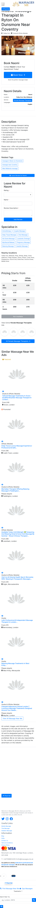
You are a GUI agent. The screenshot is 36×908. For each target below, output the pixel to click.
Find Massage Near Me (10, 888)
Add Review (18, 219)
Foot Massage (23, 235)
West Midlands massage (9, 168)
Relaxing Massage (8, 246)
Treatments (17, 891)
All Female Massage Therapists (17, 341)
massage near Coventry (9, 164)
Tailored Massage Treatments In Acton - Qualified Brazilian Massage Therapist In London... (16, 397)
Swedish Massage (22, 246)
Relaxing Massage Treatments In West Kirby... (15, 664)
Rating (7, 190)
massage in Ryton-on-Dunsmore (12, 161)
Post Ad (7, 796)
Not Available (18, 316)
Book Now (18, 75)
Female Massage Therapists (22, 100)
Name (6, 200)
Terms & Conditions (7, 843)
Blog (2, 836)
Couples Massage (19, 231)
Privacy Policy (5, 845)
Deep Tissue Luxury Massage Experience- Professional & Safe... (16, 447)
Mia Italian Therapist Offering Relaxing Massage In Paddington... (15, 490)
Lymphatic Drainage (23, 238)
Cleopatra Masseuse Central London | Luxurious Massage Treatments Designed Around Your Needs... (16, 708)
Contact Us (4, 840)
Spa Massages (27, 888)
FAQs (3, 838)
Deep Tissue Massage (9, 235)
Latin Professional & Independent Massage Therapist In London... (17, 621)
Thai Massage (5, 828)
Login (13, 876)
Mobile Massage (6, 826)
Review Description (11, 208)
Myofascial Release (8, 242)
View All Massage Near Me (12, 718)
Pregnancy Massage (23, 242)
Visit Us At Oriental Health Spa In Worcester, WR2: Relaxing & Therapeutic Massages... (17, 578)
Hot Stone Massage (8, 238)
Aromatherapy (6, 231)
